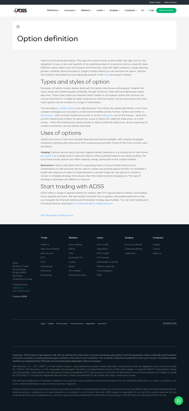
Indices (72, 249)
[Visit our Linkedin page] (22, 332)
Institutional (46, 270)
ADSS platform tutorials (107, 262)
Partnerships (46, 275)
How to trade (102, 244)
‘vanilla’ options (67, 108)
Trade (44, 237)
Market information (77, 275)
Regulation (90, 323)
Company (158, 237)
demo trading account (100, 203)
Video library (102, 249)
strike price (107, 115)
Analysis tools (46, 266)
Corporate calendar (133, 249)
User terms (102, 323)
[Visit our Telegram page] (34, 332)
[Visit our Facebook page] (14, 332)
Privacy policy (62, 323)
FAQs (99, 275)
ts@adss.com (18, 288)
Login (151, 10)
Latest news (130, 253)
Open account (166, 10)
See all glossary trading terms (57, 215)
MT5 (43, 257)
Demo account (47, 253)
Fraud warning (76, 323)
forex (107, 75)
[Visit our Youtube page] (26, 332)
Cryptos (72, 262)
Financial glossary (105, 270)
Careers (156, 244)
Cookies (51, 323)
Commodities (74, 270)
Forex (71, 253)
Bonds (71, 266)
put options (47, 156)
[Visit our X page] (18, 332)
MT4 (43, 262)
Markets (73, 237)
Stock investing (75, 244)
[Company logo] (20, 10)
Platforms (45, 244)
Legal (43, 323)
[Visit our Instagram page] (30, 332)
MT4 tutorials (103, 257)
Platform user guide (105, 266)
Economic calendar (133, 244)
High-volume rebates (50, 249)
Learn (100, 237)
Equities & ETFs (76, 257)
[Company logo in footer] (20, 246)
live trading (79, 203)
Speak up (157, 253)
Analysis (129, 237)
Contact (156, 249)
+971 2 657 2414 (21, 291)
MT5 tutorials (103, 253)
